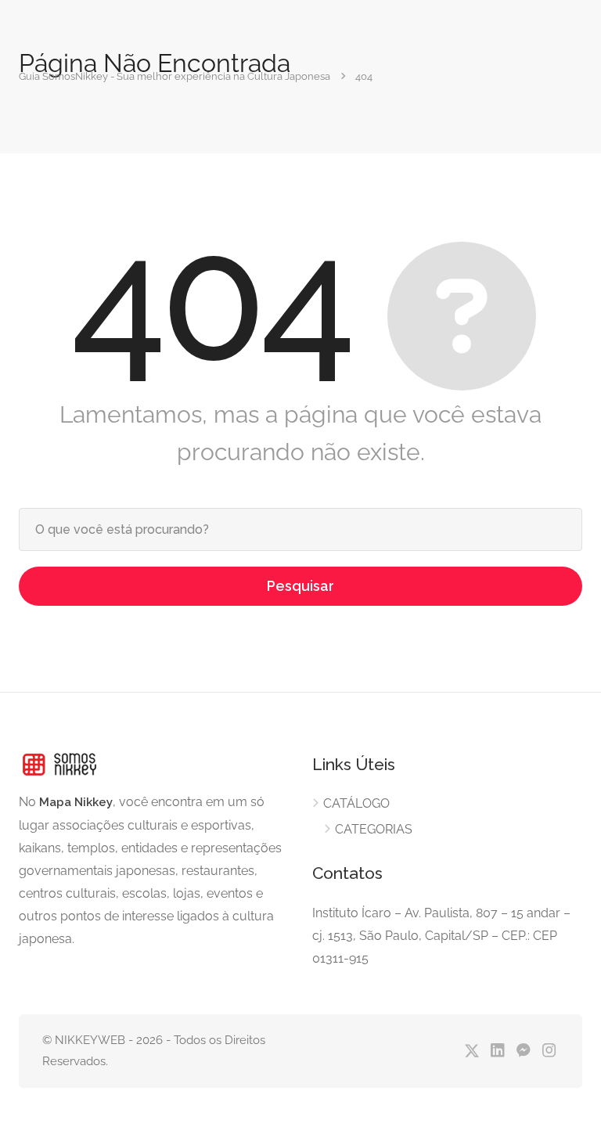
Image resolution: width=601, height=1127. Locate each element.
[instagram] (549, 1051)
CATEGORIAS (373, 829)
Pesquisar (300, 586)
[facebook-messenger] (523, 1051)
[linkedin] (497, 1051)
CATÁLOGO (356, 803)
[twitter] (471, 1051)
